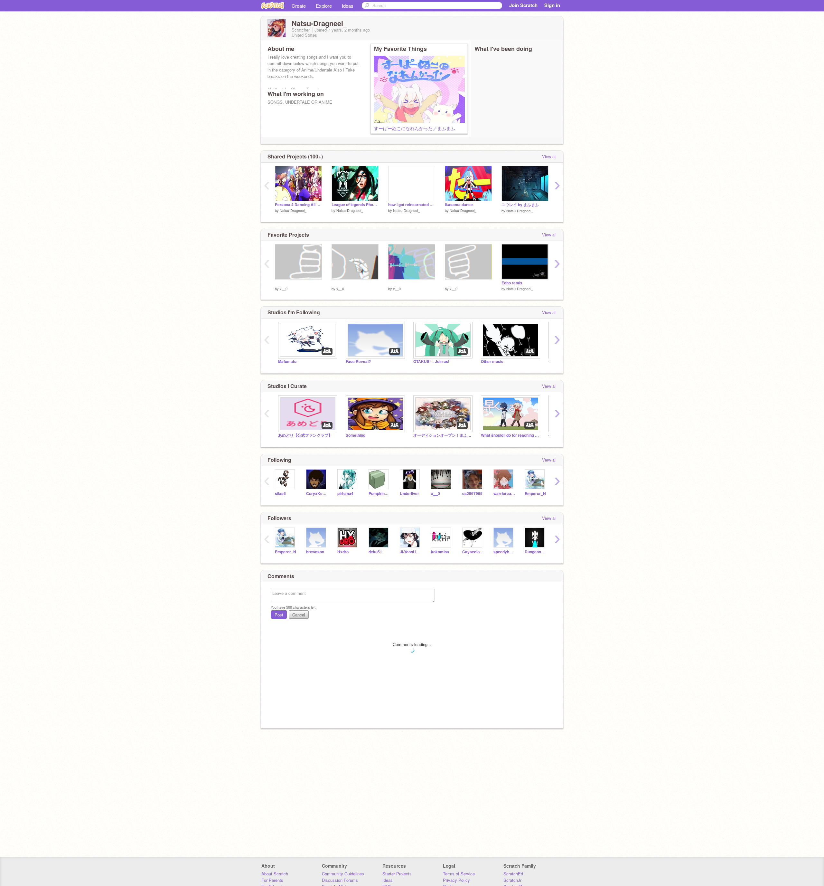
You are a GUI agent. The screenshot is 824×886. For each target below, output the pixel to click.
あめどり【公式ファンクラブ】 (305, 435)
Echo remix (511, 283)
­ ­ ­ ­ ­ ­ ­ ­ (448, 283)
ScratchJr (512, 880)
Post (279, 615)
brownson (315, 552)
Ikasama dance (459, 204)
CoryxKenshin (317, 493)
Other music (492, 361)
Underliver (409, 493)
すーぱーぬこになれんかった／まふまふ (414, 128)
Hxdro (343, 552)
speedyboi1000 (504, 552)
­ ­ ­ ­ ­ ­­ (334, 283)
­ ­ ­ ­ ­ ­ (277, 283)
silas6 (280, 493)
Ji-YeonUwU (410, 552)
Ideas (347, 5)
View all (549, 156)
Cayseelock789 (473, 552)
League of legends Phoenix (355, 204)
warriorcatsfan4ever (504, 493)
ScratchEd (513, 874)
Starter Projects (397, 874)
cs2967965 (472, 493)
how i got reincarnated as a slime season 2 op (411, 204)
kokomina (440, 552)
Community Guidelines (343, 874)
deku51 (375, 552)
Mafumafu (287, 361)
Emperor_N (535, 493)
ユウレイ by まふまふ (520, 204)
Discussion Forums (340, 880)
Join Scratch (523, 5)
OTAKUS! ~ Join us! (431, 361)
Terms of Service (459, 874)
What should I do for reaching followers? (510, 435)
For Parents (272, 880)
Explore (324, 5)
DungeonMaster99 (535, 552)
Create (299, 5)
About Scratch (274, 874)
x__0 (283, 288)
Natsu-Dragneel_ (293, 210)
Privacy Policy (456, 880)
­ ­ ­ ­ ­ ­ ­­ (391, 283)
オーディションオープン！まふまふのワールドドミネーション (442, 435)
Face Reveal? (358, 361)
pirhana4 (345, 493)
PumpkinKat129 (379, 493)
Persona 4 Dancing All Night (298, 204)
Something (355, 435)
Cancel (298, 615)
